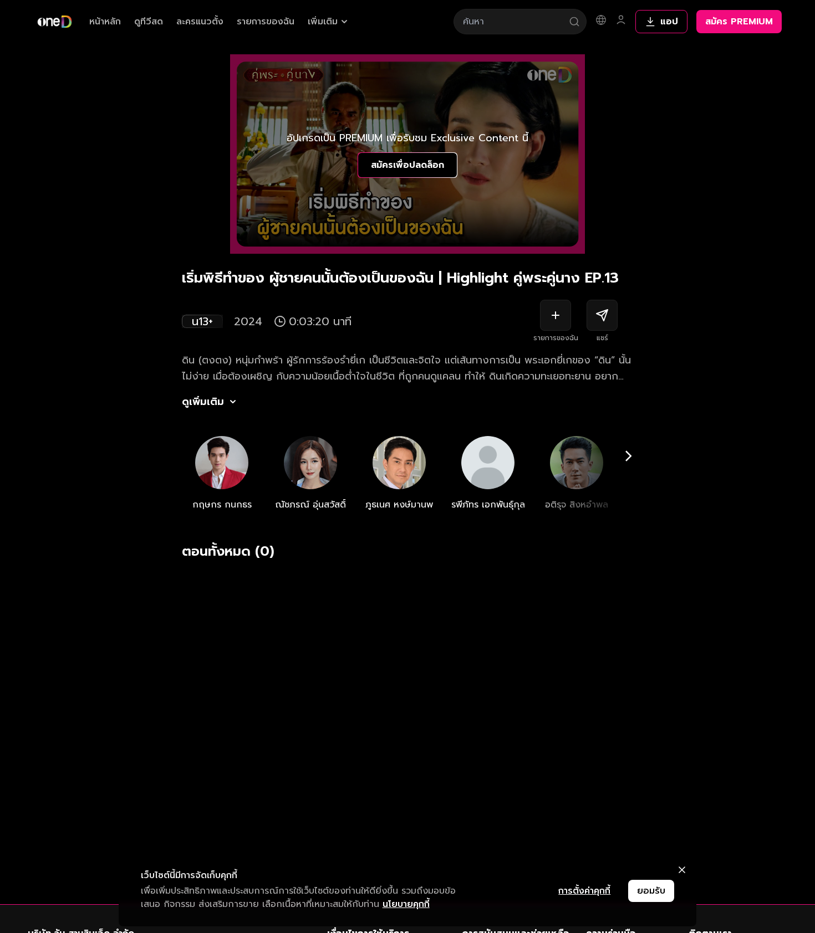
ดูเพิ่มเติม (203, 401)
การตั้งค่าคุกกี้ (584, 891)
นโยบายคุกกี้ (406, 904)
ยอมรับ (651, 891)
